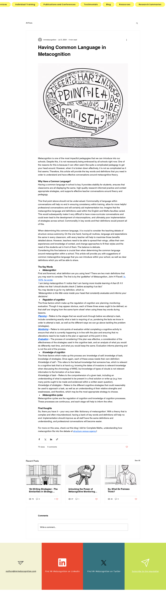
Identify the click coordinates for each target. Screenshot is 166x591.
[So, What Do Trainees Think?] (122, 475)
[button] (137, 23)
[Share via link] (57, 439)
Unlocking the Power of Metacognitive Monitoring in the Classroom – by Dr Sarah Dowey (82, 490)
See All (137, 460)
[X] (103, 563)
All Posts (29, 23)
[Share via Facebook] (39, 439)
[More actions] (126, 39)
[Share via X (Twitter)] (45, 439)
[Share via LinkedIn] (51, 439)
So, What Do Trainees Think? (119, 490)
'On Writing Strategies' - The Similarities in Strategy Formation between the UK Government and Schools (43, 490)
